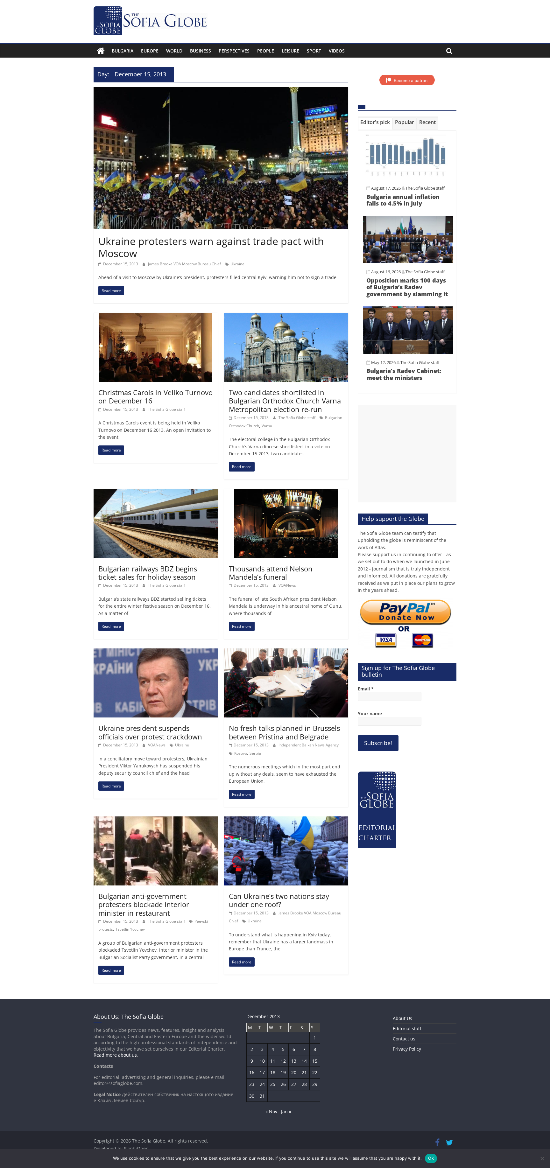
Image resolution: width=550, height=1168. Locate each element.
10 (262, 1061)
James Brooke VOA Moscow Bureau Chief (185, 264)
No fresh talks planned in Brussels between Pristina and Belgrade (284, 732)
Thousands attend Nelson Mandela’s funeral (271, 573)
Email (366, 689)
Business (200, 51)
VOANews (287, 585)
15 (314, 1061)
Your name (370, 713)
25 (272, 1084)
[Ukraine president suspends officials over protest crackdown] (156, 652)
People (265, 51)
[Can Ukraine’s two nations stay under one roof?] (286, 820)
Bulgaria (122, 51)
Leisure (290, 51)
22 (314, 1072)
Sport (314, 51)
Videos (337, 51)
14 (304, 1061)
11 (272, 1061)
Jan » (286, 1112)
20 (293, 1072)
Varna (267, 426)
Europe (150, 51)
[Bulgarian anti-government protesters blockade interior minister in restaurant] (156, 820)
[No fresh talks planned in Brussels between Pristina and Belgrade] (286, 652)
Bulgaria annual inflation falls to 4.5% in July (403, 200)
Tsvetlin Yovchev (130, 929)
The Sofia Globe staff (166, 409)
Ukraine (237, 264)
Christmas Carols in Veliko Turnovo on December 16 (155, 396)
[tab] (375, 123)
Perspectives (234, 51)
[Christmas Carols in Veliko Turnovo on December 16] (155, 316)
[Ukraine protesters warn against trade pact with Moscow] (221, 90)
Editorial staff (407, 1028)
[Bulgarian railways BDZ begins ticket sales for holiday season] (156, 492)
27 (293, 1084)
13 (293, 1061)
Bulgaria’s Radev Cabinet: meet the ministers (403, 374)
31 (262, 1096)
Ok (431, 1158)
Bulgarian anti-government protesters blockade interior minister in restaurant (143, 904)
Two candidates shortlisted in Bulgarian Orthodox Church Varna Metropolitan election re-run (285, 401)
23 (251, 1084)
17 (262, 1072)
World (174, 51)
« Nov (271, 1112)
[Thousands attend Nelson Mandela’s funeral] (286, 492)
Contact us (404, 1039)
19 (283, 1072)
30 (251, 1096)
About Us (402, 1018)
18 (272, 1072)
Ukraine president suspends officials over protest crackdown (150, 732)
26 (283, 1084)
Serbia (255, 753)
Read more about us (115, 1055)
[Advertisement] (407, 453)
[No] (542, 1158)
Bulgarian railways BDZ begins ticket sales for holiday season (147, 573)
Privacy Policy (407, 1049)
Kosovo (240, 753)
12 (283, 1061)
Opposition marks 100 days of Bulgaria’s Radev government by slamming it (407, 287)
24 (262, 1084)
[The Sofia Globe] (101, 51)
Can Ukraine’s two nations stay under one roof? (279, 900)
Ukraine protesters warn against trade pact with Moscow (211, 247)
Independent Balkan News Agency (309, 745)
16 (251, 1072)
